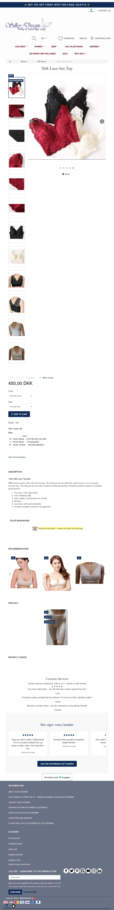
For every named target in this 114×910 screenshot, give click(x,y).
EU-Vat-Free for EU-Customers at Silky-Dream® (31, 823)
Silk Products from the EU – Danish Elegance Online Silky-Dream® (41, 797)
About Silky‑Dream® (18, 792)
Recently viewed (17, 657)
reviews (30, 377)
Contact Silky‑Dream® (19, 802)
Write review (47, 377)
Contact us (104, 10)
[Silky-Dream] (28, 24)
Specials (13, 603)
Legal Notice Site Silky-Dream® (23, 812)
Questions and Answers (20, 818)
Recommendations (18, 548)
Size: (10, 401)
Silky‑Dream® (25, 898)
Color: (11, 391)
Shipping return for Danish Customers (27, 807)
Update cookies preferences (19, 864)
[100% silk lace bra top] (67, 121)
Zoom (67, 174)
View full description (17, 457)
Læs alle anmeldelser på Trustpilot (57, 763)
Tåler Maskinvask (20, 520)
